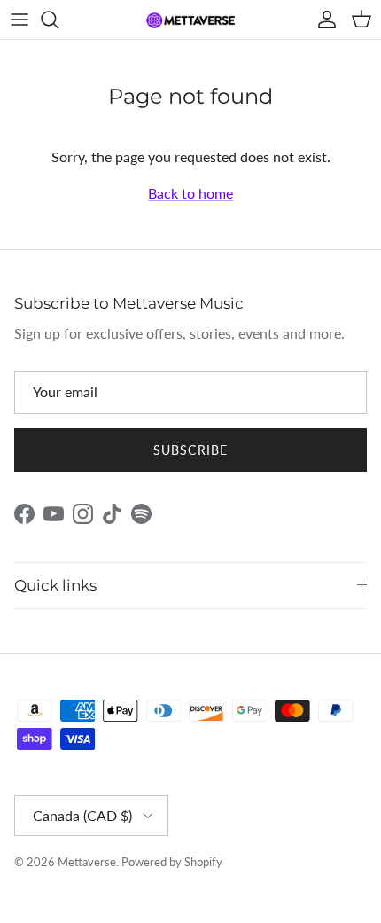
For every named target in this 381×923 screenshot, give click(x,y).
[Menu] (19, 19)
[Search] (58, 19)
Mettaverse (87, 862)
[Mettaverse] (190, 20)
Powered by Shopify (171, 862)
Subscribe (190, 450)
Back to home (190, 192)
